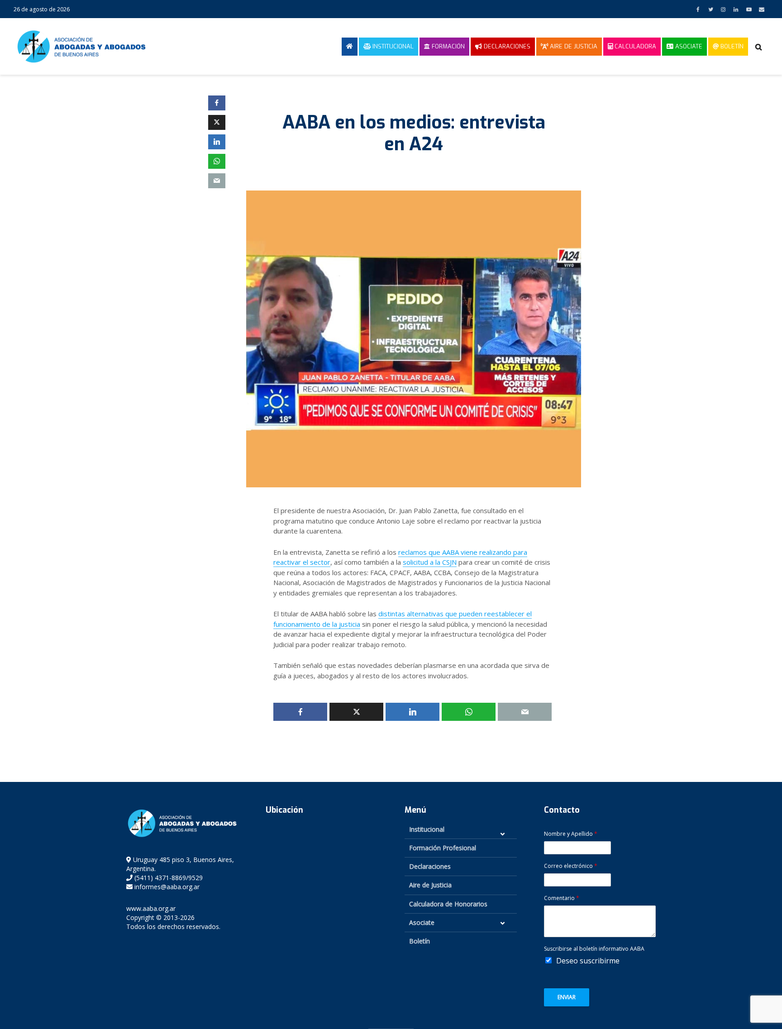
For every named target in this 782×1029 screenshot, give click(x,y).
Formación (447, 46)
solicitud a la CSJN (430, 562)
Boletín (731, 46)
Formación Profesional (442, 847)
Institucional (392, 46)
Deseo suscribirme (588, 961)
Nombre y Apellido (570, 834)
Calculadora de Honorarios (448, 904)
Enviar (567, 997)
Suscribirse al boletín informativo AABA (594, 949)
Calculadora (634, 46)
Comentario (561, 898)
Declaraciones (506, 46)
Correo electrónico (570, 866)
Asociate (687, 46)
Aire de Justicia (572, 46)
